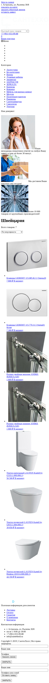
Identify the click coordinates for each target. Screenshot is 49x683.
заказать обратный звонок (13, 9)
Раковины (11, 99)
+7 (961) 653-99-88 (9, 34)
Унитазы (11, 106)
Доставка (11, 610)
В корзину (18, 281)
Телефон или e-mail (10, 673)
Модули (10, 94)
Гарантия (11, 615)
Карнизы (11, 87)
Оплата (10, 612)
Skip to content (7, 2)
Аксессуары (12, 70)
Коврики (11, 89)
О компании (12, 617)
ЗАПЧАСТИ (12, 82)
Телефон (5, 654)
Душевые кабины (15, 77)
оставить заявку (8, 12)
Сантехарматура (14, 101)
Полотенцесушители (16, 97)
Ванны (10, 74)
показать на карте (9, 7)
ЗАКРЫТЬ (6, 662)
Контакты (11, 620)
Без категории (13, 72)
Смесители (12, 104)
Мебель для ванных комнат (19, 92)
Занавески (11, 79)
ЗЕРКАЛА (11, 84)
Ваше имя (5, 649)
